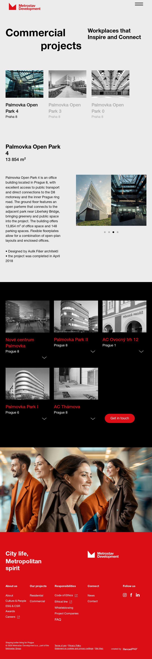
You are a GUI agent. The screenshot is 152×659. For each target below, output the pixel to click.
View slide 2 (109, 232)
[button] (139, 7)
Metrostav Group (13, 649)
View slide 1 (105, 232)
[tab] (26, 94)
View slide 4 (117, 232)
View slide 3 (113, 232)
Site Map (99, 649)
